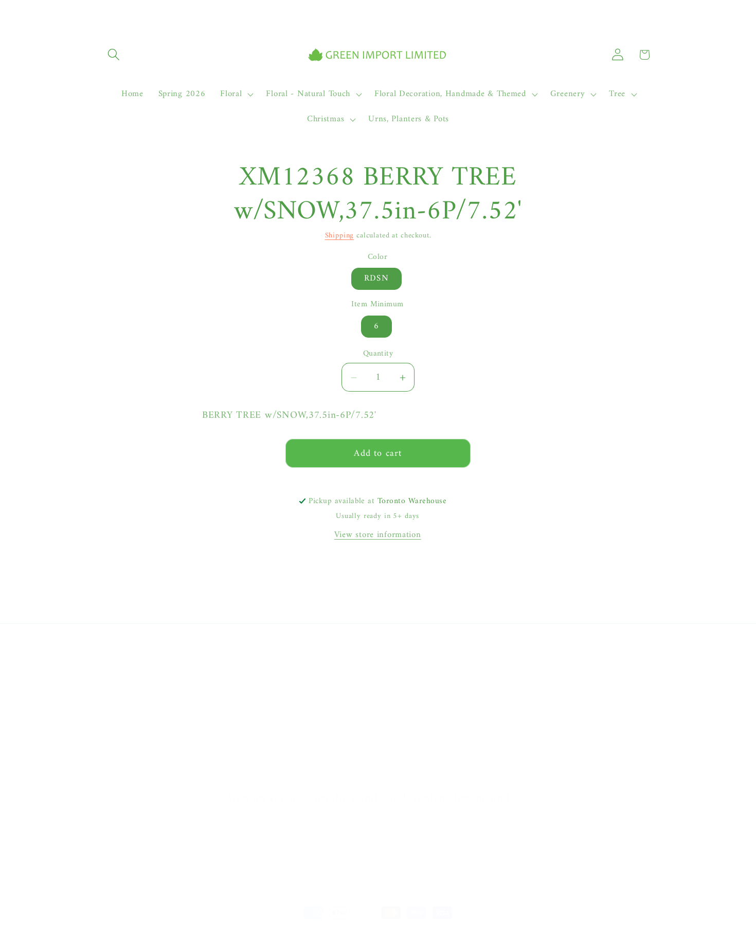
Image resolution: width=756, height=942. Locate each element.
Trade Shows (124, 754)
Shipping (339, 235)
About (111, 671)
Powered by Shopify (322, 933)
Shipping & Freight (417, 713)
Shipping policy (567, 934)
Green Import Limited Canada (241, 933)
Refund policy (388, 934)
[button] (114, 54)
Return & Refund (414, 733)
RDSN (376, 279)
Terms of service (504, 934)
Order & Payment (415, 692)
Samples (115, 713)
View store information (377, 535)
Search (112, 733)
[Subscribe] (475, 833)
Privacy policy (444, 934)
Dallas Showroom (133, 774)
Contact (115, 692)
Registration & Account (426, 671)
